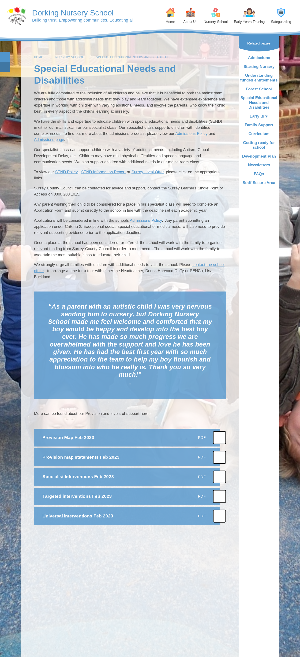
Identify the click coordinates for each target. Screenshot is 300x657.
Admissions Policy (191, 133)
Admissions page (49, 139)
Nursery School (69, 57)
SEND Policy (66, 172)
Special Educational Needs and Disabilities (134, 57)
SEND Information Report (103, 172)
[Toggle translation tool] (5, 67)
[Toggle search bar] (5, 57)
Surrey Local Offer (147, 172)
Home (38, 57)
